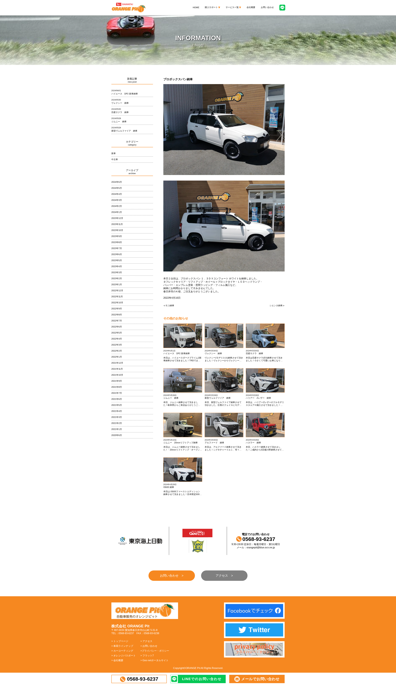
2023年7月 (116, 248)
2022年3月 (116, 345)
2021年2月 (116, 423)
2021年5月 (116, 405)
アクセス (222, 575)
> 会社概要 (117, 660)
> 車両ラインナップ (122, 646)
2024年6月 (116, 182)
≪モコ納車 (168, 305)
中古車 (114, 159)
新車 (113, 153)
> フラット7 (147, 655)
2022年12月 (117, 290)
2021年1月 (116, 429)
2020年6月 (116, 435)
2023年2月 (116, 278)
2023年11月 (117, 224)
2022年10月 (117, 302)
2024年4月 (116, 194)
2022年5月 (116, 332)
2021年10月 (117, 375)
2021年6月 (116, 399)
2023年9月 (116, 236)
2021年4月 (116, 411)
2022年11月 (117, 296)
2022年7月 (116, 320)
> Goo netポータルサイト (154, 660)
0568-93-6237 (142, 679)
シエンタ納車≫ (277, 305)
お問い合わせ (267, 7)
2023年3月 (116, 272)
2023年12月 (117, 218)
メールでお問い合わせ (260, 679)
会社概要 (251, 7)
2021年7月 (116, 393)
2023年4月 (116, 266)
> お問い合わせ (148, 646)
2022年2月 (116, 351)
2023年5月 (116, 260)
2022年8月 (116, 314)
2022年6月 (116, 326)
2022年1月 (116, 357)
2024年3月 (116, 200)
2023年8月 (116, 242)
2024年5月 (116, 188)
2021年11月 (117, 369)
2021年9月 (116, 381)
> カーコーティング (122, 650)
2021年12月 (117, 363)
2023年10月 (117, 230)
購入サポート (211, 7)
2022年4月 (116, 338)
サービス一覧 (232, 7)
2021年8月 (116, 387)
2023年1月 (116, 284)
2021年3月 (116, 417)
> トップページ (119, 641)
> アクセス (146, 641)
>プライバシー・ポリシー (154, 650)
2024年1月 (116, 212)
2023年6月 (116, 254)
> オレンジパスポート (123, 655)
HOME (196, 7)
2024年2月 (116, 206)
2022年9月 (116, 308)
